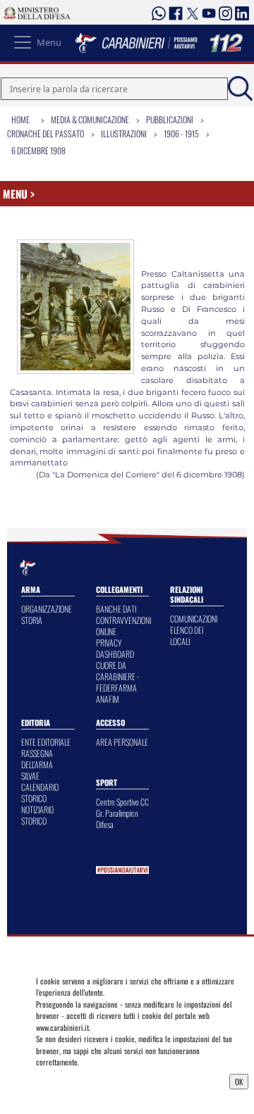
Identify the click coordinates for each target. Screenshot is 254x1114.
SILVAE (30, 776)
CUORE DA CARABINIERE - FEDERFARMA (117, 676)
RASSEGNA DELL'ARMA (37, 758)
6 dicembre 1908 (38, 150)
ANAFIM (107, 699)
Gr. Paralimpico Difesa (117, 818)
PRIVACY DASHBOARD (115, 648)
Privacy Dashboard (69, 1080)
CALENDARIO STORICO (40, 792)
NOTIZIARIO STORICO (37, 815)
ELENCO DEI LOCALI (186, 635)
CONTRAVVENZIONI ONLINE (123, 625)
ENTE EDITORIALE (46, 742)
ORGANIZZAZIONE (46, 609)
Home (20, 119)
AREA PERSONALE (122, 742)
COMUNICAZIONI (193, 619)
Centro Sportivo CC (122, 802)
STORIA (31, 620)
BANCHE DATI (116, 609)
